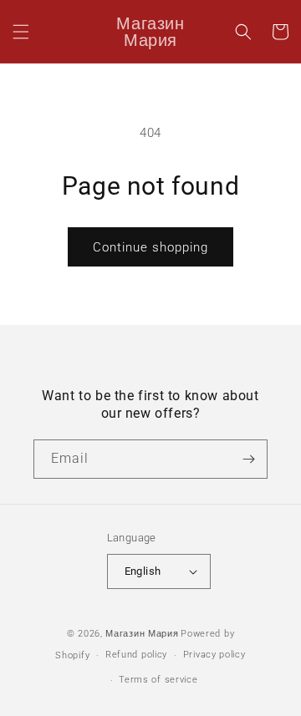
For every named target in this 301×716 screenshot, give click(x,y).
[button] (21, 31)
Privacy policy (214, 654)
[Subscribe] (248, 459)
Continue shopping (150, 247)
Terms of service (158, 679)
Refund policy (136, 654)
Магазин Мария (141, 633)
